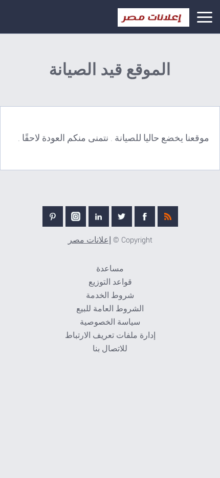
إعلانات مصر (89, 240)
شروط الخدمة (110, 295)
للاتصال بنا (110, 349)
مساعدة (110, 269)
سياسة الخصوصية (110, 322)
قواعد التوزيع (110, 282)
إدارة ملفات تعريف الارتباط (110, 335)
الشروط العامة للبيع (110, 309)
